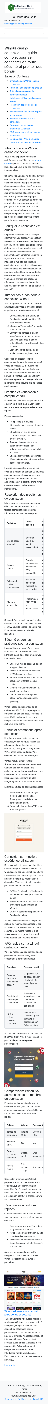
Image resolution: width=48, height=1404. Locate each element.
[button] (7, 1320)
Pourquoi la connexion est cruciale (26, 87)
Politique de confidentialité (30, 1399)
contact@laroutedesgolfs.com (18, 23)
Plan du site (10, 1399)
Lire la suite (31, 1368)
